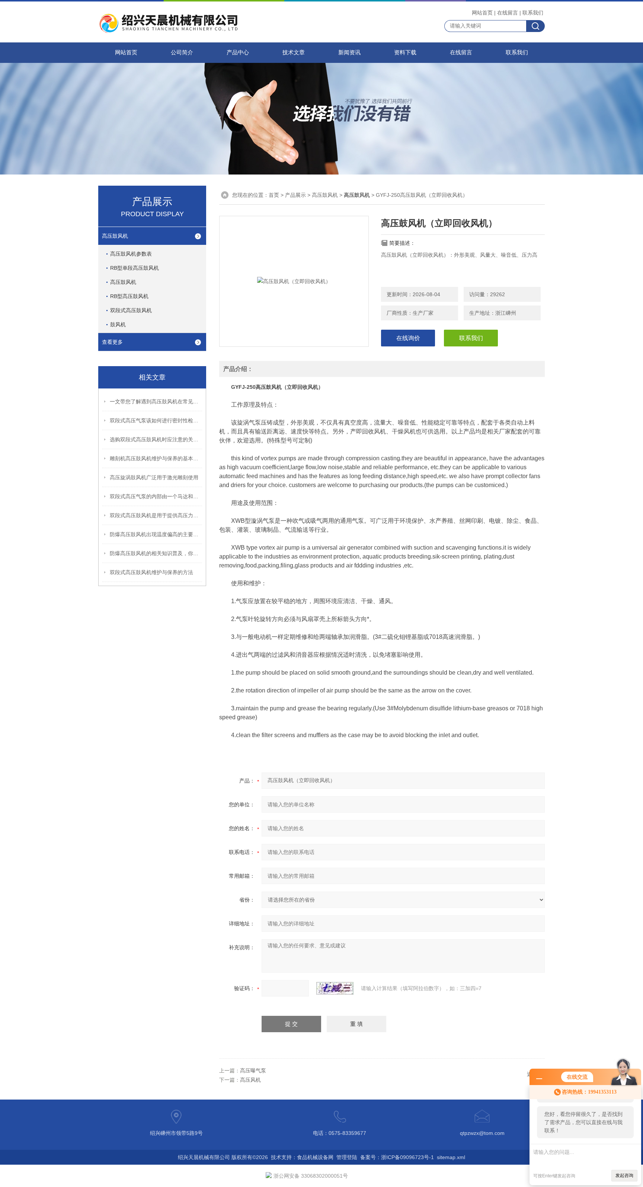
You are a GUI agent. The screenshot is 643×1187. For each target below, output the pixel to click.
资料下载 (405, 52)
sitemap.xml (451, 1157)
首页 (274, 195)
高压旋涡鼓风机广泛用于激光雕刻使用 (154, 477)
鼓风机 (118, 324)
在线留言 (507, 13)
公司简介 (182, 52)
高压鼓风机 (115, 236)
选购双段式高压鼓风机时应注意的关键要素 (156, 439)
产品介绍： (238, 369)
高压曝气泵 (253, 1071)
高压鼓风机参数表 (131, 254)
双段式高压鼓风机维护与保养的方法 (151, 572)
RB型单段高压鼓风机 (134, 268)
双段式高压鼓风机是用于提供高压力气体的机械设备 (156, 515)
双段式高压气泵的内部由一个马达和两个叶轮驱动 (156, 496)
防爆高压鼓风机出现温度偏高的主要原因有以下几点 (156, 534)
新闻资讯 (349, 52)
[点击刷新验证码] (335, 988)
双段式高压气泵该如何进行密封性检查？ (156, 420)
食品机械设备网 (315, 1157)
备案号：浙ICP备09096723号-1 (397, 1157)
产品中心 (238, 52)
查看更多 (112, 342)
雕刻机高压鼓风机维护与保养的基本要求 (156, 458)
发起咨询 (624, 1175)
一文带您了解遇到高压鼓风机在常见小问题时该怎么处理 (156, 401)
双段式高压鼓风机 (131, 310)
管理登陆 (346, 1157)
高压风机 (250, 1080)
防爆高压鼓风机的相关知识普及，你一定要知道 (156, 553)
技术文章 (293, 52)
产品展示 (295, 195)
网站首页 (482, 13)
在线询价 (408, 338)
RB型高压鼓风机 (129, 296)
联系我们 (532, 13)
